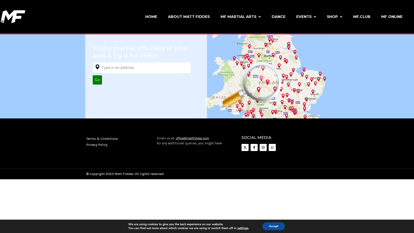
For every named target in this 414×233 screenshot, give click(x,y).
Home (151, 16)
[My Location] (97, 67)
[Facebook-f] (254, 147)
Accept (273, 226)
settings (242, 228)
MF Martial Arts (238, 16)
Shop (332, 16)
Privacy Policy (96, 145)
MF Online (392, 16)
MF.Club (361, 16)
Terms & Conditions (102, 139)
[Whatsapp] (272, 147)
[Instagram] (263, 147)
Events (304, 16)
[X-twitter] (245, 147)
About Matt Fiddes (189, 16)
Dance (278, 16)
